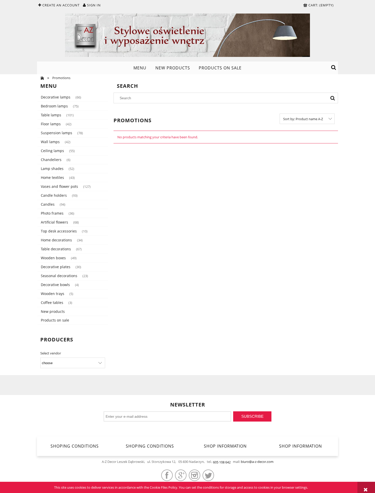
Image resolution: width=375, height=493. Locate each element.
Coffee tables (52, 302)
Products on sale (55, 320)
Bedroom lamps (54, 106)
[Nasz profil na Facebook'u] (166, 475)
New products (53, 311)
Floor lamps (51, 123)
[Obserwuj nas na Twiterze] (208, 475)
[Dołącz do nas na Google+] (180, 475)
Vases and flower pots (59, 186)
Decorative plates (55, 266)
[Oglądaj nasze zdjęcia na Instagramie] (194, 475)
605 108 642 (222, 462)
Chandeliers (51, 159)
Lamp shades (52, 168)
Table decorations (56, 248)
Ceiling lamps (52, 150)
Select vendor (50, 353)
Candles (48, 204)
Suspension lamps (56, 132)
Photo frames (52, 213)
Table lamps (51, 115)
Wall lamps (50, 141)
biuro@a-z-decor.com (257, 461)
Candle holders (54, 195)
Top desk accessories (59, 231)
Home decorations (56, 240)
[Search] (333, 98)
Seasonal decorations (59, 275)
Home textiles (52, 177)
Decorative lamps (55, 97)
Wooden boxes (53, 257)
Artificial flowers (54, 222)
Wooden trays (52, 293)
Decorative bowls (55, 284)
